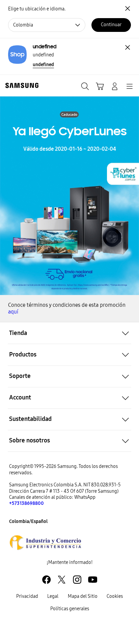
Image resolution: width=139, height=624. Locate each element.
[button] (69, 333)
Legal (52, 596)
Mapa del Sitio (83, 596)
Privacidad (27, 596)
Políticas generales (69, 609)
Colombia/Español (28, 521)
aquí (13, 311)
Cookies (115, 596)
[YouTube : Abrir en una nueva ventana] (92, 579)
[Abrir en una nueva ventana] (45, 542)
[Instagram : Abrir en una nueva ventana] (77, 579)
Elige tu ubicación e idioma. (36, 9)
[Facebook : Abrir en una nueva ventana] (46, 579)
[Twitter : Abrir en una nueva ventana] (61, 579)
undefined (43, 64)
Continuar (111, 25)
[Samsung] (20, 85)
